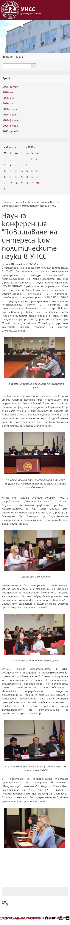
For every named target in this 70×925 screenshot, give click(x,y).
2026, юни (9, 97)
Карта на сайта (14, 918)
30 (37, 182)
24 (5, 182)
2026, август (10, 86)
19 (16, 176)
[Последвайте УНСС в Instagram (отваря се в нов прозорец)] (60, 918)
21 (27, 176)
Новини (6, 201)
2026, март (10, 114)
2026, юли (8, 92)
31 (5, 188)
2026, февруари (12, 120)
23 (37, 176)
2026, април (10, 108)
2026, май (8, 103)
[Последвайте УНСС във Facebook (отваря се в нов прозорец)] (46, 918)
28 (27, 182)
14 (27, 170)
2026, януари (10, 125)
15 (32, 170)
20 (22, 176)
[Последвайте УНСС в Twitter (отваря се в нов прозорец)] (53, 918)
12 (16, 170)
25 (11, 182)
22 (32, 176)
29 (32, 182)
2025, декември (12, 131)
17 (5, 176)
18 (11, 176)
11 (11, 170)
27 (22, 182)
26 (16, 182)
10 (5, 170)
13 (22, 170)
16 (37, 170)
